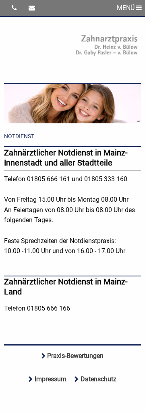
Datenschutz (98, 379)
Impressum (50, 379)
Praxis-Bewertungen (75, 356)
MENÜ (126, 7)
